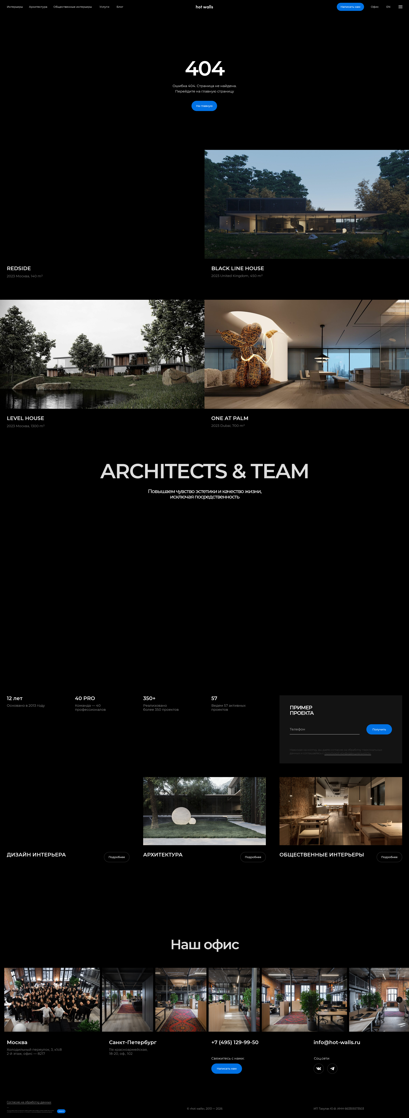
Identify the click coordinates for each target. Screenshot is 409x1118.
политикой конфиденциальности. (347, 753)
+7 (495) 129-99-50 (235, 1042)
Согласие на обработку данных (29, 1102)
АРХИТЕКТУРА (163, 855)
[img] (204, 811)
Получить (379, 729)
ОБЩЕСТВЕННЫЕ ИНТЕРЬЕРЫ (321, 855)
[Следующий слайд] (399, 1000)
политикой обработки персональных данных (41, 1111)
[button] (350, 7)
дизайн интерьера (36, 855)
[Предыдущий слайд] (9, 1000)
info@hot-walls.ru (337, 1042)
